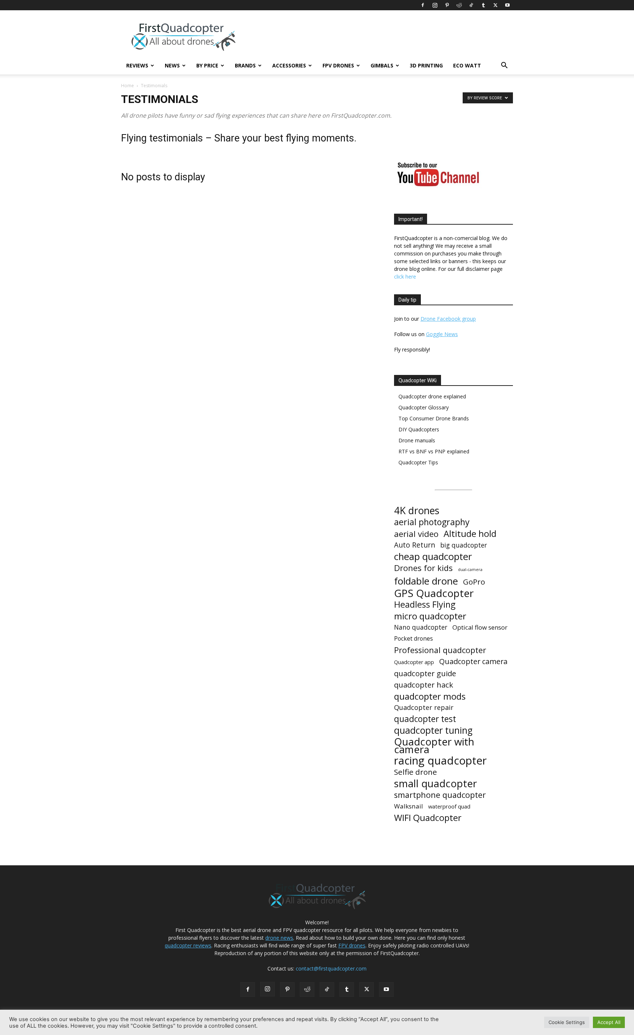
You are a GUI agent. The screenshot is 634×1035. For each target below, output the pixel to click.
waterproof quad (449, 806)
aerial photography (432, 522)
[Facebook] (422, 5)
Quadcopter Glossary (423, 407)
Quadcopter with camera (434, 745)
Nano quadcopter (420, 627)
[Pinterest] (446, 5)
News (172, 65)
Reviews (137, 65)
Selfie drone (415, 772)
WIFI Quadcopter (428, 818)
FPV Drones (338, 65)
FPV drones (351, 945)
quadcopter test (425, 719)
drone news (279, 937)
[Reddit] (458, 5)
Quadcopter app (414, 662)
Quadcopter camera (473, 661)
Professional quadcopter (440, 650)
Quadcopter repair (423, 707)
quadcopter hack (423, 685)
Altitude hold (470, 533)
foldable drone (426, 581)
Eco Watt (467, 65)
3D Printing (426, 65)
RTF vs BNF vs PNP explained (433, 451)
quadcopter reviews (188, 945)
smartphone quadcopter (440, 795)
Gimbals (382, 65)
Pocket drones (413, 638)
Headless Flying (424, 604)
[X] (495, 5)
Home (127, 85)
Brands (245, 65)
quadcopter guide (425, 673)
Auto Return (414, 545)
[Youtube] (507, 5)
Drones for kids (423, 568)
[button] (504, 66)
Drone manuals (416, 440)
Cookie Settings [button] (567, 1022)
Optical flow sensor (479, 627)
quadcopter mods (430, 696)
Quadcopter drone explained (432, 396)
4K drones (416, 511)
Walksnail (408, 806)
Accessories (289, 65)
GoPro (474, 582)
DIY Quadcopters (418, 429)
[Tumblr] (483, 5)
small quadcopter (435, 783)
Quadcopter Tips (418, 462)
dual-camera (470, 569)
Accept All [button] (608, 1022)
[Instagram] (434, 5)
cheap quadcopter (433, 556)
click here (405, 276)
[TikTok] (471, 5)
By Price (207, 65)
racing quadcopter (440, 761)
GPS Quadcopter (434, 593)
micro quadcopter (430, 616)
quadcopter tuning (433, 730)
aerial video (416, 534)
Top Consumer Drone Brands (433, 418)
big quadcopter (463, 545)
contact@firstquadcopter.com (331, 968)
